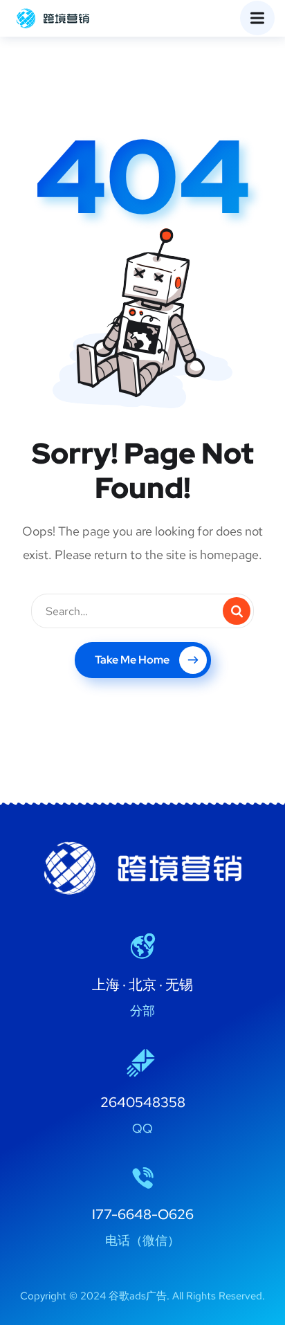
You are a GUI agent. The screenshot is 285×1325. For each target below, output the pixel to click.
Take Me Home (132, 659)
